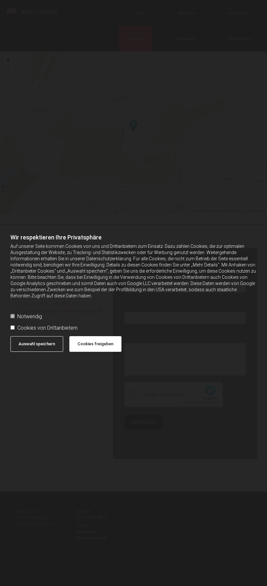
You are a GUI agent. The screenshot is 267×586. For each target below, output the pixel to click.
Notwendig (29, 316)
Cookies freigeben (95, 343)
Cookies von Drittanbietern (47, 328)
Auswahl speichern (37, 343)
